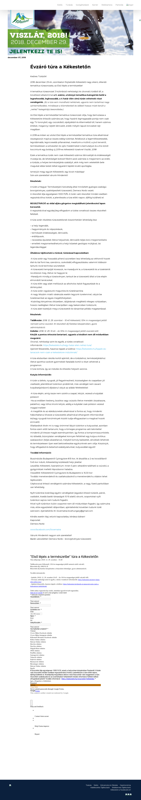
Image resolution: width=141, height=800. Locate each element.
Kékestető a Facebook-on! (120, 790)
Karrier (95, 5)
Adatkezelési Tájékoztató (100, 788)
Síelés (59, 5)
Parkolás (119, 5)
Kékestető (15, 5)
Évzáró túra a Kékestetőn (60, 67)
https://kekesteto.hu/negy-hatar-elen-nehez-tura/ (67, 345)
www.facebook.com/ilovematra (45, 529)
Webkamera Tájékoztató (121, 788)
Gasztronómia (125, 785)
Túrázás (69, 5)
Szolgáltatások (82, 5)
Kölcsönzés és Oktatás (109, 785)
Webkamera (106, 5)
